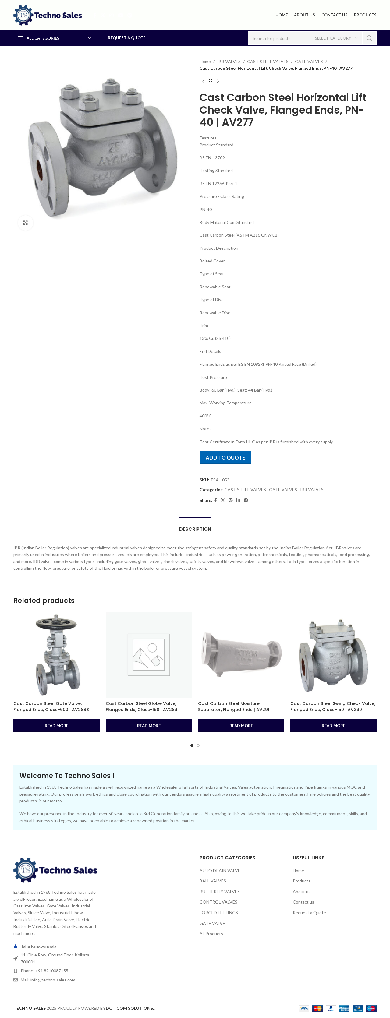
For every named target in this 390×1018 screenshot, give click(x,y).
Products (301, 880)
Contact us (303, 901)
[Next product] (218, 81)
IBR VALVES (229, 61)
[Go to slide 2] (198, 745)
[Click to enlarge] (25, 223)
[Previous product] (203, 81)
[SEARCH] (370, 38)
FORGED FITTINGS (219, 912)
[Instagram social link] (112, 15)
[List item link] (55, 970)
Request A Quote (126, 37)
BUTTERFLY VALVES (220, 891)
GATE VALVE (212, 923)
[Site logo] (47, 14)
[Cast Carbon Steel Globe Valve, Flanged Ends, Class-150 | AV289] (149, 655)
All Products (211, 933)
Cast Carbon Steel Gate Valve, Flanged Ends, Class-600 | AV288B (51, 706)
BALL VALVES (213, 880)
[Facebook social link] (94, 15)
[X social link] (102, 15)
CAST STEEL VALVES (268, 61)
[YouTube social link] (120, 15)
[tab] (195, 526)
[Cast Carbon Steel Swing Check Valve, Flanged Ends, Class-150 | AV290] (333, 655)
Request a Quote (309, 912)
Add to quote (225, 457)
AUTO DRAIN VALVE (220, 870)
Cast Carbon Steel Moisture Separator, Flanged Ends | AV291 (233, 706)
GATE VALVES (309, 61)
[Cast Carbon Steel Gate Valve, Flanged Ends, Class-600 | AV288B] (56, 655)
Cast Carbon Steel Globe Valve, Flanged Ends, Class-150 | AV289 (141, 706)
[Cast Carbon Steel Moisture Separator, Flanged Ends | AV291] (241, 655)
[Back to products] (210, 81)
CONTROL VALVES (218, 901)
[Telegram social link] (246, 500)
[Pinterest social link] (129, 15)
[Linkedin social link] (238, 500)
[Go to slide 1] (191, 745)
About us (301, 891)
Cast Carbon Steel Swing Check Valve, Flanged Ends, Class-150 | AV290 (332, 706)
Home (205, 61)
